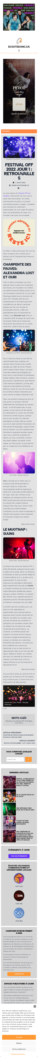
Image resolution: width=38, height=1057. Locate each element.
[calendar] (14, 182)
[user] (10, 185)
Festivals (6, 131)
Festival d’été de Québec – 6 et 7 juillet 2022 (19, 743)
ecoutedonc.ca (19, 46)
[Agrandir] (32, 332)
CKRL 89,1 (19, 904)
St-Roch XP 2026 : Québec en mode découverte (22, 822)
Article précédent (12, 733)
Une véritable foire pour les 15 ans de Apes (25, 809)
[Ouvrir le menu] (19, 50)
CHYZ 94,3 (19, 886)
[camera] (19, 188)
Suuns (21, 723)
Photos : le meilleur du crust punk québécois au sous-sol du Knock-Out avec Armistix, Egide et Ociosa (25, 782)
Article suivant (27, 741)
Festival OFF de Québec (24, 721)
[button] (35, 1006)
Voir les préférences (19, 1049)
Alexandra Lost (10, 721)
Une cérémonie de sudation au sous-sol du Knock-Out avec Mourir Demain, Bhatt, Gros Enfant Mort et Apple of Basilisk (24, 836)
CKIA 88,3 (19, 921)
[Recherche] (28, 759)
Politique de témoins (18, 1054)
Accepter (19, 1037)
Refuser (19, 1043)
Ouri (16, 723)
